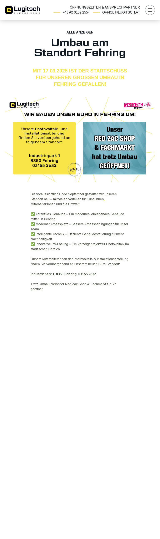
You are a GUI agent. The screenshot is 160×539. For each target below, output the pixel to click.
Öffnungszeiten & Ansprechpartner (105, 7)
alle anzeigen (80, 32)
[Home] (22, 9)
